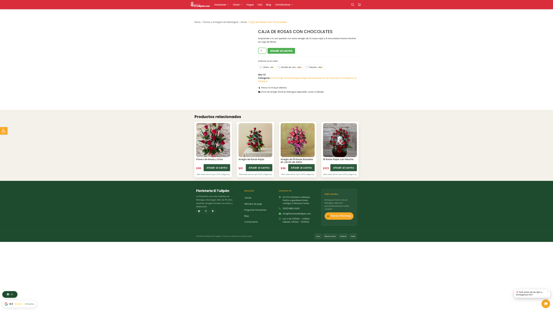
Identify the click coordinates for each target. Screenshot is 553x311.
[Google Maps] (212, 211)
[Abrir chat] (545, 303)
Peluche (315, 67)
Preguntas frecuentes (255, 209)
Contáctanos (251, 221)
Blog (246, 216)
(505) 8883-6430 (291, 208)
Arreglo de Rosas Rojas (287, 78)
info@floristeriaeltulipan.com (297, 213)
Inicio (197, 22)
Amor (243, 22)
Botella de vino (291, 67)
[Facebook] (199, 211)
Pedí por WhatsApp (341, 216)
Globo (268, 67)
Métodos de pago (253, 203)
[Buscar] (353, 5)
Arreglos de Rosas (308, 78)
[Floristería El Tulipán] (200, 4)
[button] (3, 131)
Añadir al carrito (281, 51)
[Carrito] (359, 5)
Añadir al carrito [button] (216, 167)
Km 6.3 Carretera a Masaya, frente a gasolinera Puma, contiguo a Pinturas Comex (296, 200)
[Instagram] (206, 211)
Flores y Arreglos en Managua (220, 22)
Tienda (247, 197)
